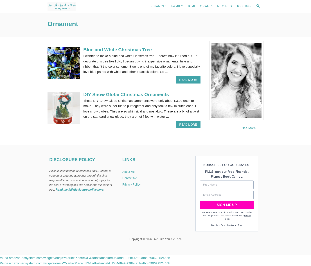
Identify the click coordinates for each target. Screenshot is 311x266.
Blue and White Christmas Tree (117, 49)
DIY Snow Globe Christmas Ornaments (126, 94)
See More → (251, 128)
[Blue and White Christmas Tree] (64, 64)
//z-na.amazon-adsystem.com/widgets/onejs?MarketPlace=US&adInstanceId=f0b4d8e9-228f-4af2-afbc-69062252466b (85, 258)
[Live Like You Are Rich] (80, 6)
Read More (189, 81)
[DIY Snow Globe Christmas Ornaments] (64, 109)
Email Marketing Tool (231, 225)
